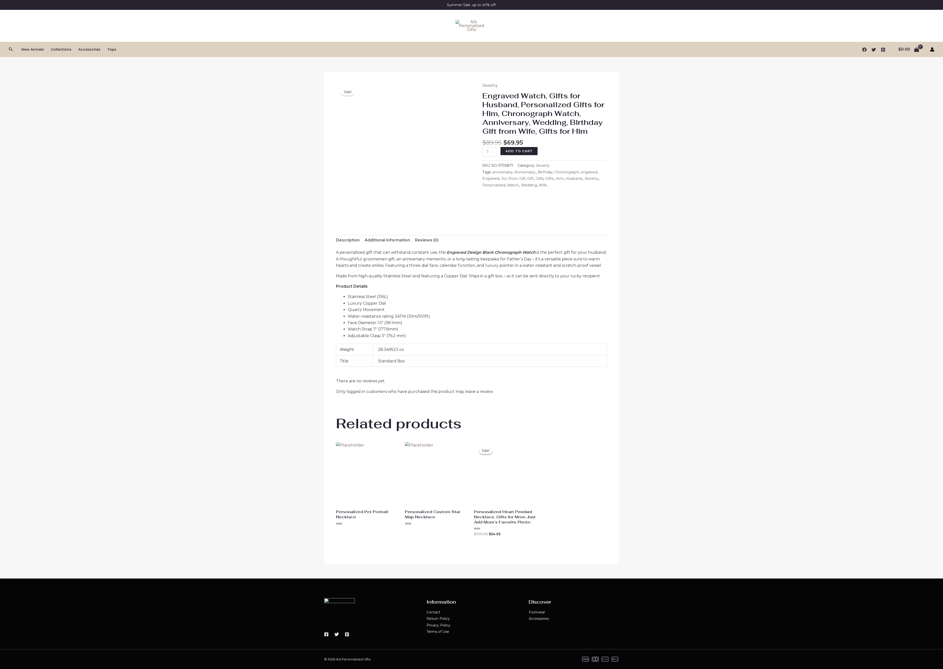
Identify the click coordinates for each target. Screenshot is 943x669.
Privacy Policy (438, 625)
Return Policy (438, 618)
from (513, 178)
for (504, 178)
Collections (61, 49)
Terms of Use (438, 631)
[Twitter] (874, 49)
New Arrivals (32, 49)
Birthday (545, 172)
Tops (111, 49)
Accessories (89, 49)
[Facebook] (864, 49)
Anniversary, (525, 172)
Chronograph (567, 172)
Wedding (529, 185)
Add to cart (519, 151)
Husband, (574, 178)
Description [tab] (348, 240)
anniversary (502, 172)
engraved (589, 172)
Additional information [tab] (387, 240)
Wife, (543, 185)
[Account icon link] (932, 49)
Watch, (513, 185)
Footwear (537, 612)
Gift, (530, 178)
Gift (522, 178)
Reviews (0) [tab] (426, 240)
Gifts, (549, 178)
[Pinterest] (883, 49)
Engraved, (491, 178)
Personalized (493, 185)
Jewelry (490, 85)
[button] (11, 49)
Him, (560, 178)
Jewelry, (591, 178)
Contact (433, 612)
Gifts (540, 178)
